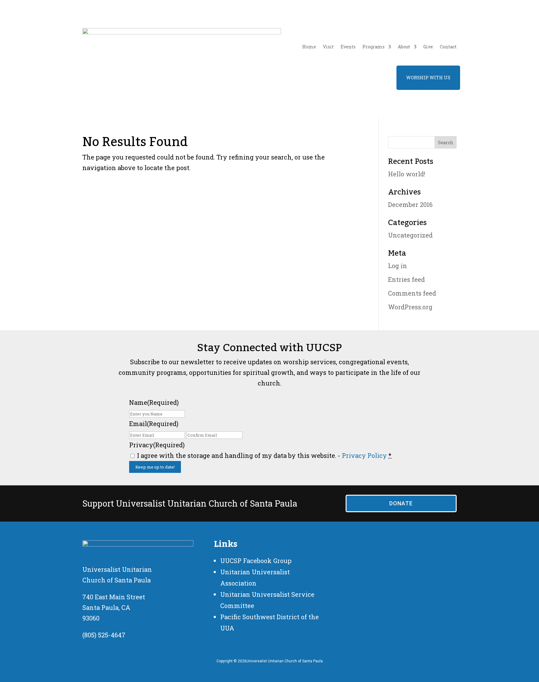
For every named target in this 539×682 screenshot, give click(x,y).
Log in (397, 266)
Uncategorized (410, 235)
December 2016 (410, 204)
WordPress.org (410, 307)
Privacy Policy (364, 455)
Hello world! (406, 174)
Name (154, 402)
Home (309, 47)
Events (348, 47)
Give (428, 47)
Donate (401, 503)
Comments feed (412, 293)
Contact (448, 47)
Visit (328, 47)
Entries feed (406, 279)
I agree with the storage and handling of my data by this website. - (264, 455)
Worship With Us (428, 78)
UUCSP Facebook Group (256, 561)
